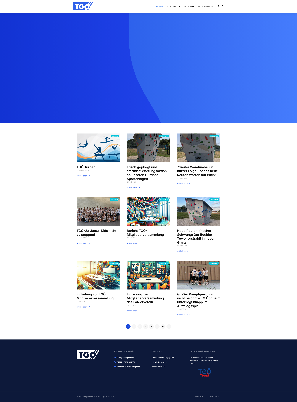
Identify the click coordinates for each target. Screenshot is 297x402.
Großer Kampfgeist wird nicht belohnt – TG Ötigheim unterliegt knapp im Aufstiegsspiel (198, 300)
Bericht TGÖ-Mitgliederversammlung (145, 233)
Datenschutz (214, 397)
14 (163, 326)
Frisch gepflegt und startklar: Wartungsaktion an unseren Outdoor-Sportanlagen (147, 173)
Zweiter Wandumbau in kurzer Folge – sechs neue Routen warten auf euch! (197, 171)
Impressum (199, 397)
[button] (148, 120)
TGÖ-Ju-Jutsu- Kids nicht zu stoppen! (96, 233)
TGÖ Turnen (86, 167)
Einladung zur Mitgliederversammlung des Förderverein (145, 298)
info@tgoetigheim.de (125, 358)
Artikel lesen (82, 176)
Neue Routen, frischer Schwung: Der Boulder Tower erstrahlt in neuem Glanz (196, 236)
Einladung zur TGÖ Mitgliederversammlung (95, 296)
